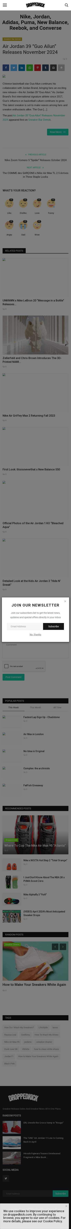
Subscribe (53, 626)
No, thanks (35, 634)
